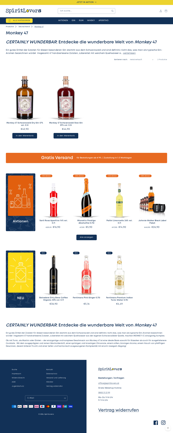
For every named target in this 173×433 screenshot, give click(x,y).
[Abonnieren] (64, 398)
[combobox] (86, 11)
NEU (20, 298)
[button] (19, 20)
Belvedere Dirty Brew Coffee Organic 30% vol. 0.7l (53, 299)
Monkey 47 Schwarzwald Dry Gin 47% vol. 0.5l (24, 124)
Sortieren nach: (121, 59)
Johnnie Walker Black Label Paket (152, 222)
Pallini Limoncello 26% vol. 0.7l (119, 222)
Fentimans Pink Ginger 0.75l (86, 298)
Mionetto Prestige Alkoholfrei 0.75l (86, 222)
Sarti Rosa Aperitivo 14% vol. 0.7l (54, 222)
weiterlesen (129, 53)
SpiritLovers (49, 414)
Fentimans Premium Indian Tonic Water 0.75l (119, 299)
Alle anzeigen (86, 237)
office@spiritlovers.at (108, 383)
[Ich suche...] (112, 11)
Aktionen (20, 221)
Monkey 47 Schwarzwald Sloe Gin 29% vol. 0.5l (66, 124)
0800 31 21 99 (104, 393)
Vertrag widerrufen (118, 410)
